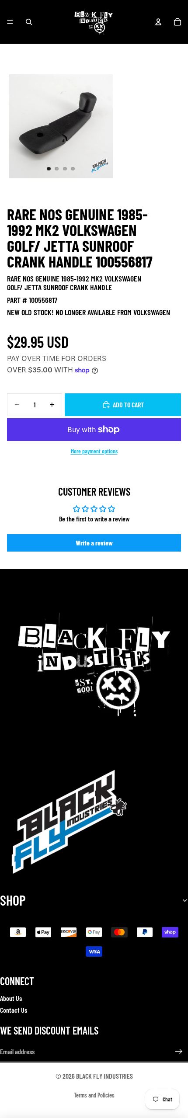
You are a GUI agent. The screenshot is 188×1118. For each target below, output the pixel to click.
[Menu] (10, 22)
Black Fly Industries (104, 1076)
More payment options (94, 451)
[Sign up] (179, 1051)
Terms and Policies (94, 1095)
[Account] (158, 21)
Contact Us (13, 1010)
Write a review (94, 542)
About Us (11, 998)
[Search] (28, 21)
